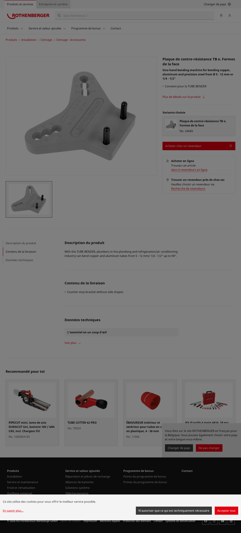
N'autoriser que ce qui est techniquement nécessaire (173, 511)
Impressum (90, 521)
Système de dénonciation (180, 521)
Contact (158, 521)
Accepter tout (226, 511)
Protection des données (137, 521)
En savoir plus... (13, 511)
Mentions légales (110, 521)
